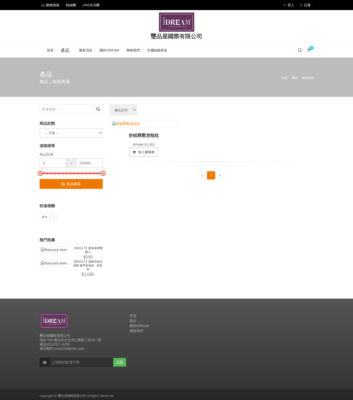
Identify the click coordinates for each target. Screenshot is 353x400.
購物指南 (52, 5)
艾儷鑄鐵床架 (157, 50)
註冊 (307, 5)
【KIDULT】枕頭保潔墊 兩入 (88, 250)
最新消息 (85, 50)
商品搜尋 (73, 183)
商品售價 (46, 154)
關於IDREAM (109, 50)
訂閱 (119, 362)
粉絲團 (71, 5)
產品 (65, 50)
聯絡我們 (133, 50)
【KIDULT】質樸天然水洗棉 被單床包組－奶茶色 (88, 265)
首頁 (50, 50)
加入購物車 (146, 152)
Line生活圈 (91, 5)
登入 (290, 5)
